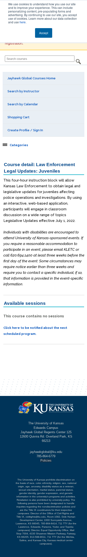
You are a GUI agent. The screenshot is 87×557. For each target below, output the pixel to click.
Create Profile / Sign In (25, 130)
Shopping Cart (18, 117)
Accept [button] (43, 33)
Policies (45, 460)
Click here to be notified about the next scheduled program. (35, 331)
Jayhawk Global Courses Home (31, 78)
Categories (19, 145)
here (23, 22)
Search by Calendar (22, 104)
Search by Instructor (23, 91)
